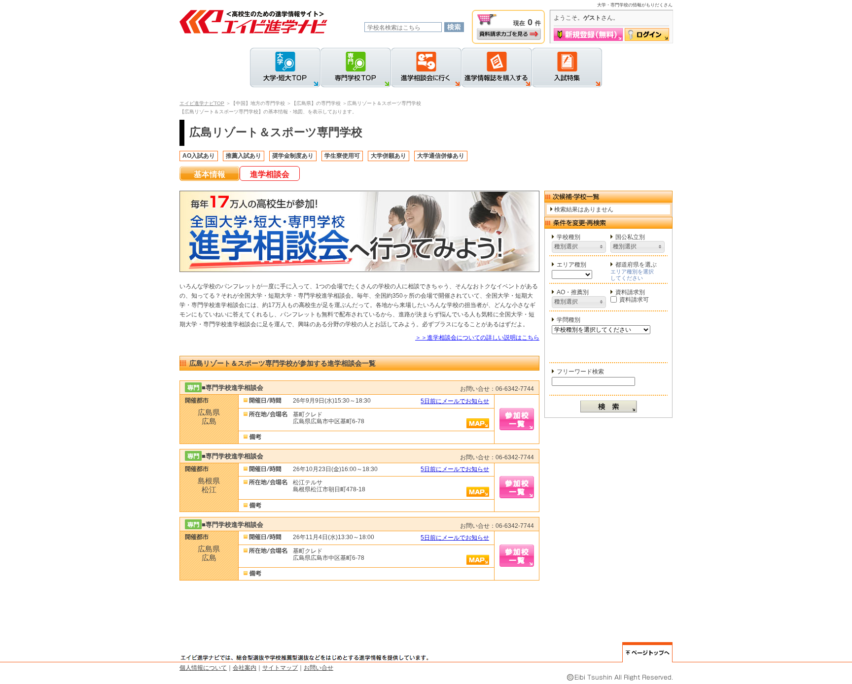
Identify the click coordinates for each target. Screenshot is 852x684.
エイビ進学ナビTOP (201, 103)
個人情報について (203, 667)
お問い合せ (318, 667)
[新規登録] (588, 34)
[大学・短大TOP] (285, 67)
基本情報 (209, 174)
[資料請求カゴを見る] (509, 34)
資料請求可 (634, 299)
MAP (477, 423)
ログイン (647, 34)
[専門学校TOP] (355, 67)
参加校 (516, 419)
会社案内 (244, 667)
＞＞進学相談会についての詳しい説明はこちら (477, 337)
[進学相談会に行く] (426, 67)
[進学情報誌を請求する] (497, 67)
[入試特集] (567, 67)
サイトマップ (280, 667)
